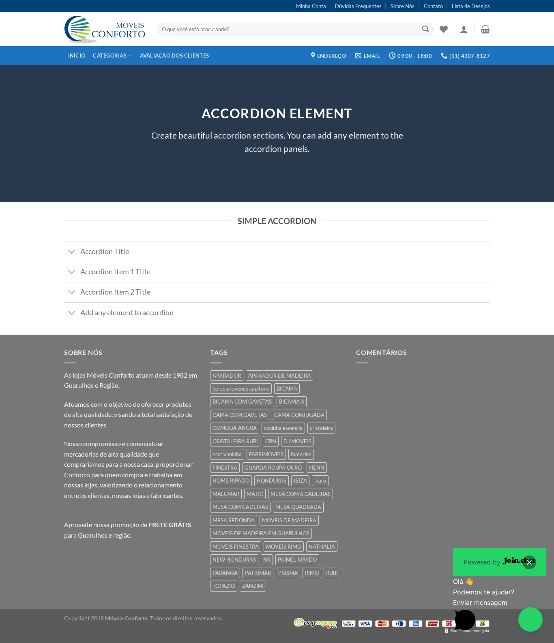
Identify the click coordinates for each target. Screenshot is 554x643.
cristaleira (321, 428)
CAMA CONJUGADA (299, 415)
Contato (433, 6)
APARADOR (227, 375)
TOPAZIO (224, 586)
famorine (301, 454)
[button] (530, 619)
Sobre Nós (402, 6)
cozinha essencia (283, 428)
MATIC (255, 494)
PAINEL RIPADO (297, 559)
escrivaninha (227, 454)
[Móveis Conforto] (104, 29)
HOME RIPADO (231, 480)
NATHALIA (322, 546)
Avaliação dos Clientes (174, 55)
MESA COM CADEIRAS (240, 507)
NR (267, 559)
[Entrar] (464, 29)
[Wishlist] (444, 29)
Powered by (483, 562)
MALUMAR (226, 494)
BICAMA (287, 388)
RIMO (312, 573)
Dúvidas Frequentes (358, 6)
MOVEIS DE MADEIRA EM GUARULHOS (261, 533)
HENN (316, 467)
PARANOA (225, 573)
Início (77, 55)
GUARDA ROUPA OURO (273, 467)
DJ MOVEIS (297, 441)
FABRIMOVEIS (266, 454)
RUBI (332, 573)
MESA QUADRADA (298, 507)
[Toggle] (72, 252)
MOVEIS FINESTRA (236, 546)
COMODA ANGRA (235, 428)
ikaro (320, 480)
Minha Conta (311, 6)
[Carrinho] (485, 29)
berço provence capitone (241, 388)
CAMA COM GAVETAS (240, 415)
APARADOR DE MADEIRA (279, 375)
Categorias (110, 55)
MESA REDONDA (234, 520)
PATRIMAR (258, 573)
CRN (270, 441)
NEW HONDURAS (234, 559)
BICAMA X (291, 401)
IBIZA (300, 480)
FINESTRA (225, 467)
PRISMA (288, 573)
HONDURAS (271, 480)
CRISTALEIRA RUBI (235, 441)
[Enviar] (425, 29)
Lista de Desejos (471, 6)
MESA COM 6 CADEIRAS (301, 494)
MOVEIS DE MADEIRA (289, 520)
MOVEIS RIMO (283, 546)
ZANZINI (253, 586)
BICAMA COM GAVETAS (242, 401)
